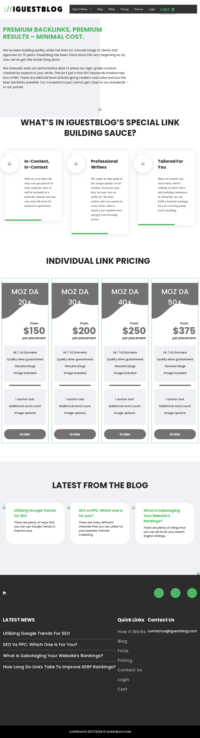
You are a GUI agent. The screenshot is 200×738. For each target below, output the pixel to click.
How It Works (80, 9)
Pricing (125, 9)
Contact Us (130, 670)
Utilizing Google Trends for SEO (36, 633)
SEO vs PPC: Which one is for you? (40, 644)
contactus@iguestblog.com (172, 631)
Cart (122, 689)
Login (152, 9)
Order (25, 434)
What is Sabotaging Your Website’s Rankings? (53, 656)
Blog (100, 9)
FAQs (111, 9)
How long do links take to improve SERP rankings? (59, 667)
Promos (138, 9)
